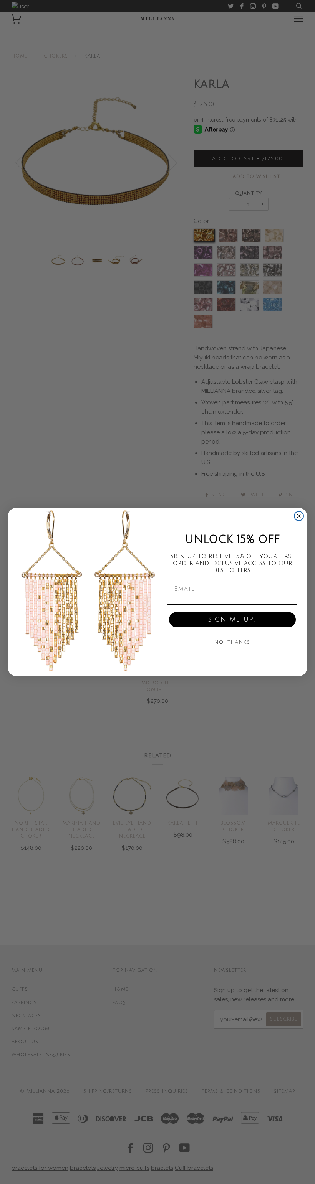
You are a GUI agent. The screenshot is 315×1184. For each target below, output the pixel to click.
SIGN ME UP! (232, 619)
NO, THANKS (232, 642)
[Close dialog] (298, 516)
